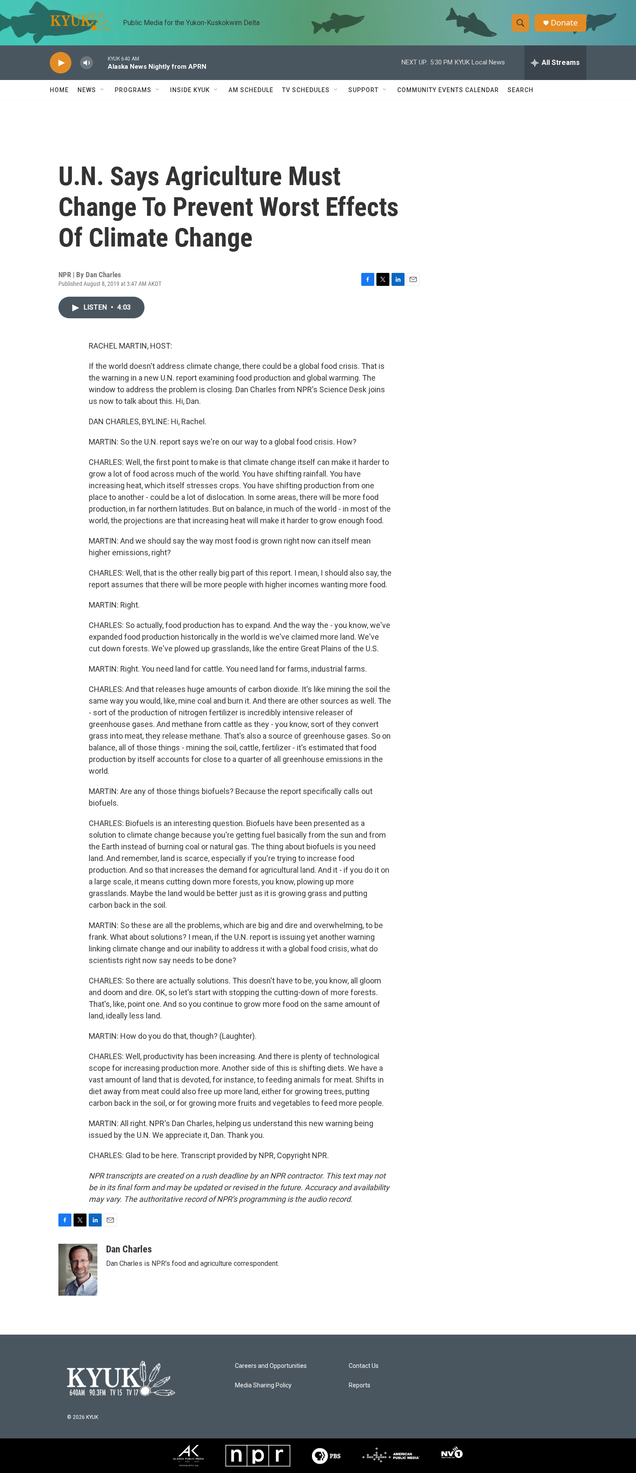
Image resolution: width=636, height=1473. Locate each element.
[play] (60, 63)
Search (520, 89)
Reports (359, 1385)
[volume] (86, 63)
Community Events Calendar (448, 89)
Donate (564, 22)
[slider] (100, 62)
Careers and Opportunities (271, 1366)
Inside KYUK (190, 89)
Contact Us (364, 1366)
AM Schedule (250, 89)
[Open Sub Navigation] (102, 89)
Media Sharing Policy (263, 1385)
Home (59, 89)
